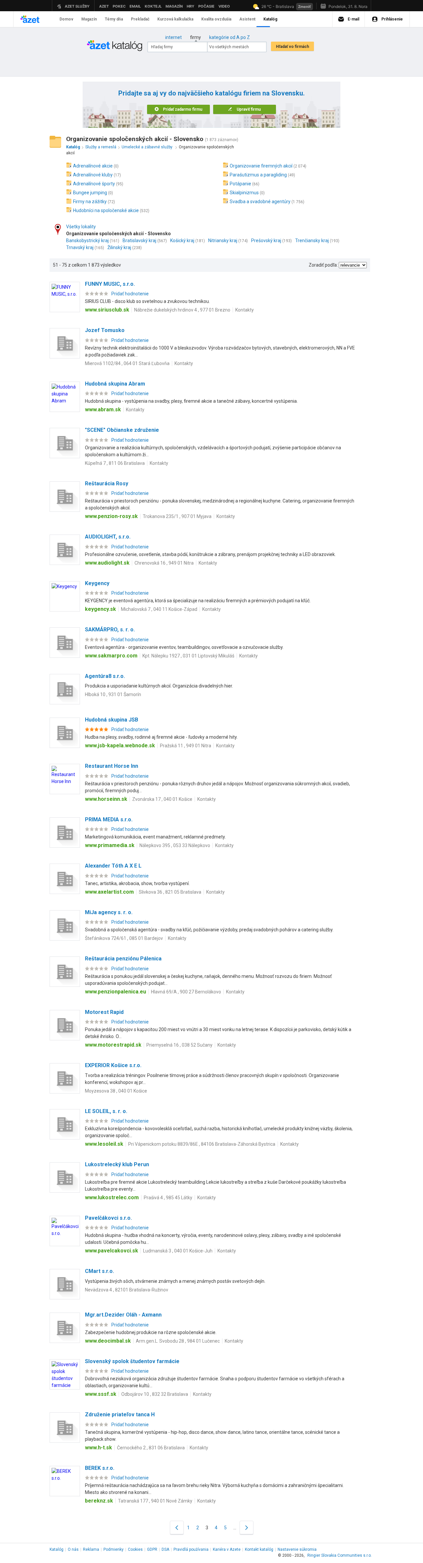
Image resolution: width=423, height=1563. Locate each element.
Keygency (97, 583)
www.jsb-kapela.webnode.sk (120, 745)
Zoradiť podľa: (323, 265)
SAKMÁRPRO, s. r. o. (110, 629)
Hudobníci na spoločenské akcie (106, 210)
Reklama (91, 1549)
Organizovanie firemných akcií (261, 165)
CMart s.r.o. (99, 1271)
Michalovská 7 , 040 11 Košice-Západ (159, 609)
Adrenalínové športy (94, 183)
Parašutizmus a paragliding (258, 174)
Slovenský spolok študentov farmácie (132, 1361)
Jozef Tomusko (105, 330)
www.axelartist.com (109, 892)
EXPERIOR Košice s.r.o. (113, 1065)
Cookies (135, 1549)
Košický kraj (182, 240)
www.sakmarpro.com (111, 655)
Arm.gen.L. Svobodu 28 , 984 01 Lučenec (178, 1341)
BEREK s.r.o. (99, 1468)
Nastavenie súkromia (297, 1549)
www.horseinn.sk (106, 799)
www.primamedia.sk (110, 845)
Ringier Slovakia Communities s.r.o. (339, 1555)
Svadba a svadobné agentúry (260, 201)
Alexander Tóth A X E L (113, 866)
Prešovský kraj (266, 240)
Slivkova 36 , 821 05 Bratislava (170, 892)
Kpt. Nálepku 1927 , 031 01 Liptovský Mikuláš (188, 655)
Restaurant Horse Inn (111, 766)
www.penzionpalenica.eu (115, 991)
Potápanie (240, 183)
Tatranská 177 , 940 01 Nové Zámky (155, 1501)
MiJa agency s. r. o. (109, 912)
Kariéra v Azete (227, 1549)
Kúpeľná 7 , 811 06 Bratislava (115, 463)
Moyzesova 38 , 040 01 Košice (116, 1091)
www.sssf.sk (100, 1394)
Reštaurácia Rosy (106, 483)
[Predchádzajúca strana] (177, 1527)
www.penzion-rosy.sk (111, 516)
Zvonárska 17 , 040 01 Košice (162, 799)
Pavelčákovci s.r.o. (108, 1218)
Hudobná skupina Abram (115, 384)
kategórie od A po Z (229, 37)
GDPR (152, 1549)
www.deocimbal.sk (108, 1341)
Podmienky (113, 1549)
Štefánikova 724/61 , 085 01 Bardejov (124, 938)
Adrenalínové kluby (93, 174)
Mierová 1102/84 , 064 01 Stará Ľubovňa (127, 363)
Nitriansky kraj (222, 240)
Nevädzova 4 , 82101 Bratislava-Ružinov (126, 1289)
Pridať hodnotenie (130, 293)
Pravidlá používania (191, 1549)
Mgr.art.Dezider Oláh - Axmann (123, 1315)
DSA (165, 1549)
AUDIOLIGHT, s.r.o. (108, 537)
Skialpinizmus (244, 192)
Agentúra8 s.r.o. (105, 676)
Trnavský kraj (80, 247)
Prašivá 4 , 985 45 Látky (168, 1197)
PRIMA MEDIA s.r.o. (109, 819)
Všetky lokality (81, 226)
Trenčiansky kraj (312, 240)
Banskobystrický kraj (87, 240)
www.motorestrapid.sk (113, 1045)
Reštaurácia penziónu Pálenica (123, 958)
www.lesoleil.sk (104, 1144)
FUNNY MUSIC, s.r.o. (110, 284)
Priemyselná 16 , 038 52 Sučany (179, 1045)
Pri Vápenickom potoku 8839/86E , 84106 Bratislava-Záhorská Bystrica (201, 1144)
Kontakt (259, 1549)
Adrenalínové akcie (93, 165)
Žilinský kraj (119, 247)
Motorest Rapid (104, 1012)
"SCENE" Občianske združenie (122, 430)
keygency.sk (100, 609)
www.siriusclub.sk (107, 310)
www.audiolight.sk (107, 563)
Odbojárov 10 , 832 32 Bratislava (154, 1394)
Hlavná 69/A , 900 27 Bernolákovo (186, 991)
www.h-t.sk (98, 1447)
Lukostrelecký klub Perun (117, 1164)
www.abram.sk (103, 409)
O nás (73, 1549)
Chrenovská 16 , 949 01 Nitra (164, 563)
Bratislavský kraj (139, 240)
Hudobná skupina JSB (111, 720)
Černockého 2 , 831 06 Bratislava (151, 1447)
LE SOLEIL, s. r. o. (106, 1111)
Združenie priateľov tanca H (120, 1414)
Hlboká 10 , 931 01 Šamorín (113, 694)
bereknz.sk (99, 1501)
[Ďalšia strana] (246, 1527)
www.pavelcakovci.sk (111, 1250)
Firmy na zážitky (90, 201)
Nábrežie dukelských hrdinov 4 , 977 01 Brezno (182, 310)
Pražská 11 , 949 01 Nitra (185, 745)
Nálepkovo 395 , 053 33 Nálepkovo (174, 845)
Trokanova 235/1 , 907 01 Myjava (177, 516)
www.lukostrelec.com (112, 1197)
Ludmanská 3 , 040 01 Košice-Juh (177, 1250)
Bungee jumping (90, 192)
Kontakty (244, 310)
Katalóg (56, 1549)
